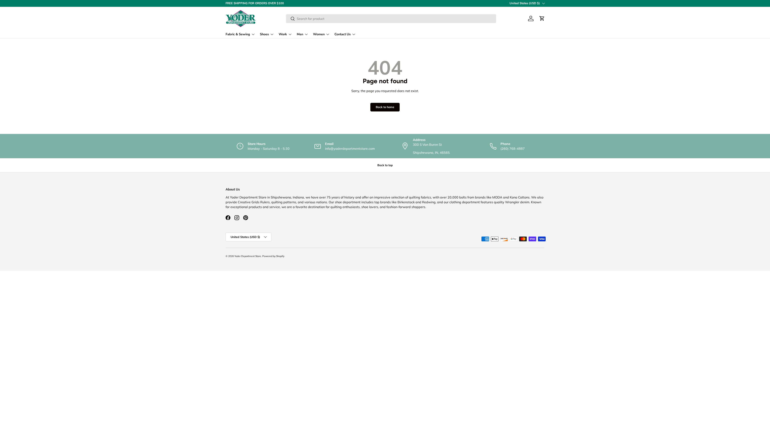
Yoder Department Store (247, 256)
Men (300, 34)
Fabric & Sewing (238, 34)
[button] (542, 18)
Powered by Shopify (273, 256)
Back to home (385, 107)
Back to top (385, 165)
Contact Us (342, 34)
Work (283, 34)
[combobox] (391, 18)
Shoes (264, 34)
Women (319, 34)
